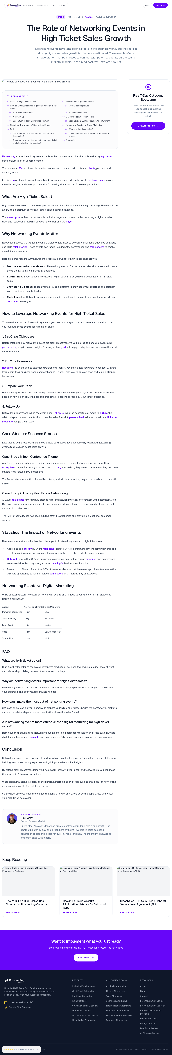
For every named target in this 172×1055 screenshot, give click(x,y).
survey (28, 548)
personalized (76, 417)
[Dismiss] (37, 1049)
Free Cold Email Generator (153, 1005)
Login (147, 5)
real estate (18, 499)
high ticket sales (96, 180)
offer (20, 168)
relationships (20, 246)
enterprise (8, 467)
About (143, 986)
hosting (57, 467)
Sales (61, 17)
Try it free (160, 5)
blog (12, 180)
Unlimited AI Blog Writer (84, 1020)
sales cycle (13, 217)
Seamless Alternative (116, 1000)
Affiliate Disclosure (124, 1049)
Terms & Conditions (159, 1049)
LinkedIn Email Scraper (84, 986)
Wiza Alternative (114, 996)
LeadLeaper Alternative (118, 1010)
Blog (54, 5)
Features (27, 5)
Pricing (62, 5)
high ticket (106, 156)
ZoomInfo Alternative (116, 1020)
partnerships (9, 347)
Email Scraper (79, 1000)
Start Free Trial (86, 957)
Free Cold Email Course (152, 1000)
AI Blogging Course (149, 1033)
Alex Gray (89, 17)
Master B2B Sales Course (85, 1015)
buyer (69, 221)
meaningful (57, 563)
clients (91, 168)
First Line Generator (82, 996)
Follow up (58, 413)
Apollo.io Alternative (116, 986)
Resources (41, 5)
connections (56, 573)
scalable (34, 737)
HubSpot (12, 559)
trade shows (97, 246)
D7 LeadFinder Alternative (119, 1015)
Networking (8, 156)
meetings (91, 559)
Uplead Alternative (115, 991)
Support (144, 996)
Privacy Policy (141, 1049)
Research (7, 367)
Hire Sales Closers (81, 1010)
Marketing (48, 548)
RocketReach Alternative (118, 1005)
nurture (104, 413)
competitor (13, 301)
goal (63, 347)
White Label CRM (149, 1018)
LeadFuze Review (149, 1028)
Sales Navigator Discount (85, 1005)
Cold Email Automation (83, 991)
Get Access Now (146, 125)
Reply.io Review (148, 1023)
